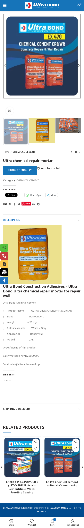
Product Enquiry (20, 170)
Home (6, 152)
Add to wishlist (51, 168)
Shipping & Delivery (16, 408)
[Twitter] (18, 204)
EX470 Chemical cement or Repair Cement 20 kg (62, 483)
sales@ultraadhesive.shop (25, 364)
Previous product (71, 152)
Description (11, 219)
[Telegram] (38, 204)
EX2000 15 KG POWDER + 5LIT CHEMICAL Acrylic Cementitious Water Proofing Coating (22, 487)
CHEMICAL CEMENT (24, 152)
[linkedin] (33, 204)
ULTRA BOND (36, 316)
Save (27, 203)
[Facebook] (14, 204)
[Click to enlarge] (10, 111)
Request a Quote (35, 448)
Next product (79, 152)
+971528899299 (30, 356)
